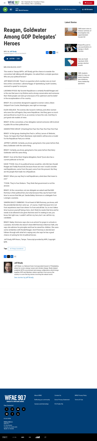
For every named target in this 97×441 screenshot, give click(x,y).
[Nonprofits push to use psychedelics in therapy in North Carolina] (71, 48)
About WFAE (38, 395)
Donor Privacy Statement (62, 399)
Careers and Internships (41, 404)
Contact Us (58, 395)
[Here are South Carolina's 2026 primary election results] (71, 62)
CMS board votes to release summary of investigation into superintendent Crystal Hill (84, 33)
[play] (5, 9)
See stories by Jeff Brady (24, 277)
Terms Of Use (79, 399)
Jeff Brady (13, 51)
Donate (89, 3)
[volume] (11, 9)
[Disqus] (48, 314)
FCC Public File (59, 404)
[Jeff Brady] (8, 267)
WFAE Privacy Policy (81, 395)
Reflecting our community (42, 399)
